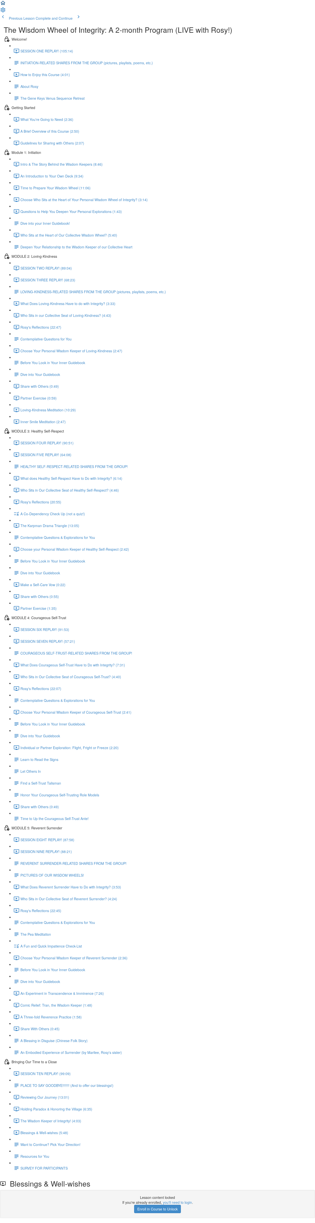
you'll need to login (177, 1202)
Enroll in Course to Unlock (157, 1209)
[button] (3, 4)
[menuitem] (3, 11)
